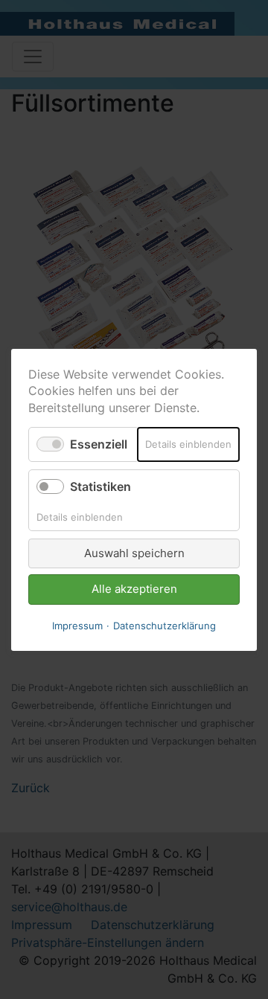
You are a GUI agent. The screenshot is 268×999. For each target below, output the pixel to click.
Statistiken (100, 486)
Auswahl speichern (134, 552)
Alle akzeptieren (134, 589)
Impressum (77, 625)
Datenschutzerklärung (164, 625)
